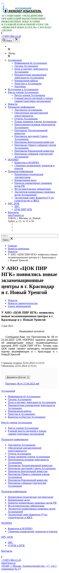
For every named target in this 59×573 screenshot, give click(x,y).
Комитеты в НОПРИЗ (26, 162)
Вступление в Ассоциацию (23, 89)
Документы (18, 377)
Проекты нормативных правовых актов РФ (32, 502)
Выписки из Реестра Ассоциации (26, 417)
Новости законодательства (23, 303)
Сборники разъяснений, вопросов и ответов (32, 531)
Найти (6, 240)
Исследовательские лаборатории (32, 189)
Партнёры (20, 86)
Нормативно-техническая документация (28, 176)
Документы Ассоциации (28, 109)
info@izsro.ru (8, 563)
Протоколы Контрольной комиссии (34, 142)
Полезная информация (20, 171)
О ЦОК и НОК (16, 545)
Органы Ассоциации (26, 66)
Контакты (13, 212)
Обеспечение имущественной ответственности (31, 114)
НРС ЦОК (14, 203)
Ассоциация (15, 60)
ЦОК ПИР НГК (23, 209)
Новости (13, 104)
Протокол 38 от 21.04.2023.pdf (22, 383)
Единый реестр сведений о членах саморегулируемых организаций (33, 99)
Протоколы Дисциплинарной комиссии (30, 465)
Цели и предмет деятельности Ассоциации (32, 402)
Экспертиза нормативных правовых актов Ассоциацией (34, 193)
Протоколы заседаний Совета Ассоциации (32, 468)
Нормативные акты (25, 180)
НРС (17, 206)
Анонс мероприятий (19, 306)
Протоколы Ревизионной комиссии (34, 150)
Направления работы (26, 80)
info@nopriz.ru (16, 215)
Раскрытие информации (21, 107)
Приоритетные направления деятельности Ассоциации (30, 76)
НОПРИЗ (13, 159)
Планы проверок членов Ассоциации (35, 121)
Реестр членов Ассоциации (23, 92)
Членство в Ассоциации (28, 83)
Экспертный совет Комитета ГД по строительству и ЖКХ (34, 199)
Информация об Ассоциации (30, 63)
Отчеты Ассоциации (26, 118)
